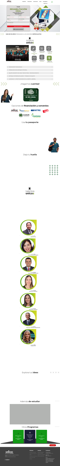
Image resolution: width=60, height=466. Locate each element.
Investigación (45, 1)
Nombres (8, 15)
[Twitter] (8, 459)
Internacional (35, 1)
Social (40, 1)
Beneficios (24, 1)
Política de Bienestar (41, 456)
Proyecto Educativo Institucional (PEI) (41, 453)
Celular (8, 19)
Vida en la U (45, 3)
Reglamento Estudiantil (41, 454)
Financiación (30, 1)
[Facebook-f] (5, 459)
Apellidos (20, 15)
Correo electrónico (10, 22)
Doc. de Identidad (21, 19)
